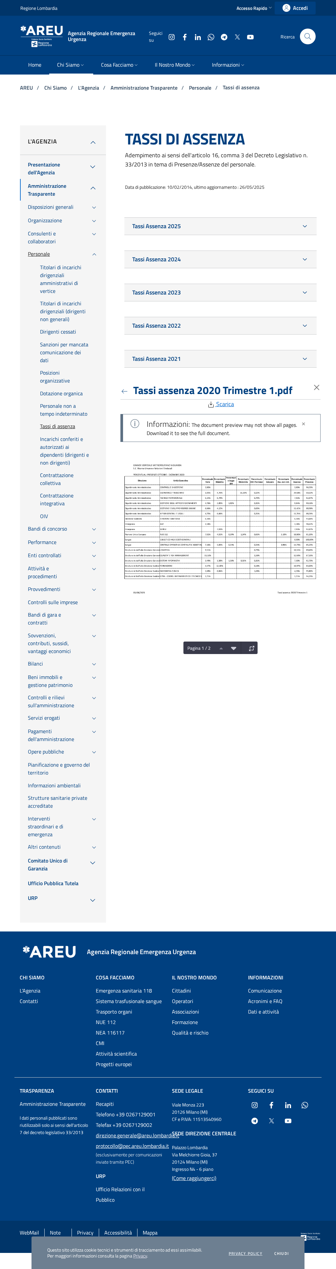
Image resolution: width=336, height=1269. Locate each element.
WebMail (29, 1232)
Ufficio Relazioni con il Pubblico (120, 1194)
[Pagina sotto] (232, 648)
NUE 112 (106, 1022)
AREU (27, 88)
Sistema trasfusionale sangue (129, 1001)
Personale (201, 88)
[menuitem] (34, 65)
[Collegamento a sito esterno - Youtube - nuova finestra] (247, 36)
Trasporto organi (114, 1012)
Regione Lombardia (38, 8)
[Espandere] (250, 648)
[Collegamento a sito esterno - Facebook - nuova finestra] (182, 36)
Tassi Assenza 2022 (156, 325)
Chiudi (281, 1254)
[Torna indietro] (125, 390)
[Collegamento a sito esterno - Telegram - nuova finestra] (221, 36)
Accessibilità (118, 1232)
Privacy (140, 1255)
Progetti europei (114, 1064)
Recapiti (105, 1104)
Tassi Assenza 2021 (156, 358)
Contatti (29, 1001)
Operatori (182, 1001)
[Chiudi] (303, 424)
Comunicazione (265, 991)
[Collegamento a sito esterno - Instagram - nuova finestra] (169, 36)
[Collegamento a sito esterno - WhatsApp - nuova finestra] (208, 36)
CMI (100, 1043)
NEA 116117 (110, 1033)
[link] (295, 8)
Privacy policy (245, 1254)
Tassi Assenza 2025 (156, 226)
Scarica (224, 404)
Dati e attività (263, 1012)
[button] (255, 8)
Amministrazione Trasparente (145, 88)
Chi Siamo (56, 88)
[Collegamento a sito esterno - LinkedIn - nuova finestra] (195, 36)
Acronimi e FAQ (265, 1001)
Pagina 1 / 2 (199, 648)
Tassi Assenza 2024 (156, 259)
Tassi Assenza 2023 (156, 292)
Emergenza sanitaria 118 (124, 991)
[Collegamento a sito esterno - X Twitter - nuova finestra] (234, 36)
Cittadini (181, 991)
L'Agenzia (89, 88)
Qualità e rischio (190, 1033)
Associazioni (185, 1012)
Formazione (185, 1022)
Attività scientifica (116, 1054)
